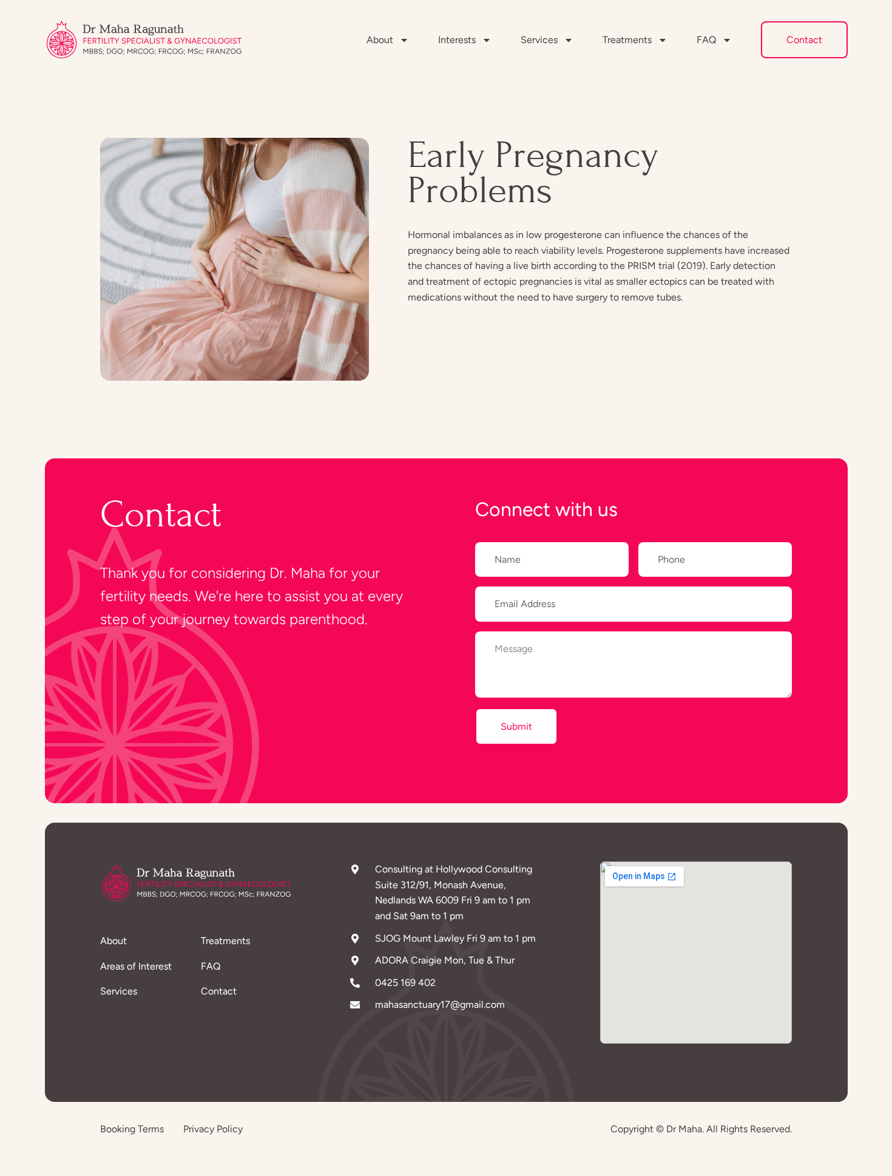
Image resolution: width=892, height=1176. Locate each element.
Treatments (627, 40)
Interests (457, 40)
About (380, 40)
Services (539, 40)
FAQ (706, 40)
